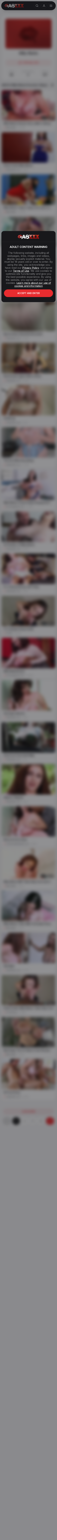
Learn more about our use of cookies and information (32, 284)
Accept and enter (28, 293)
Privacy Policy (30, 267)
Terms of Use (21, 270)
